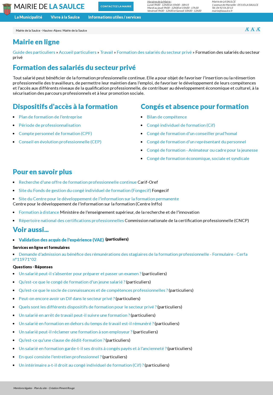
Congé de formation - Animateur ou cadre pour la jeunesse (202, 149)
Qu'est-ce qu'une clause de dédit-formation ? (62, 340)
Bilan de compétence (167, 116)
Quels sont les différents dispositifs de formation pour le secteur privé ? (88, 306)
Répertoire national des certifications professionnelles (71, 220)
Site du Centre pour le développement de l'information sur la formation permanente (99, 198)
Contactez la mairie (115, 6)
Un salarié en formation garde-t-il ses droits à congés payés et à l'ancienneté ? (93, 348)
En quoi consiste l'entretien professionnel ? (60, 356)
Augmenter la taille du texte (247, 29)
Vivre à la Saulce (65, 17)
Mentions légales (22, 388)
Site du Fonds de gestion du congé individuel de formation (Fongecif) (85, 190)
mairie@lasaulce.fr (222, 10)
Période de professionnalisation (50, 125)
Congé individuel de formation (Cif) (181, 125)
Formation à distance (39, 212)
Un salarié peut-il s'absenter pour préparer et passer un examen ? (80, 273)
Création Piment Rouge (61, 388)
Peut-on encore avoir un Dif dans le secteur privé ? (67, 298)
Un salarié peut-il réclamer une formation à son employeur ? (75, 331)
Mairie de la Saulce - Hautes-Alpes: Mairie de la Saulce (51, 30)
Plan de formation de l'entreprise (50, 116)
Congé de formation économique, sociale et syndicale (198, 158)
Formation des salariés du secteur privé (154, 52)
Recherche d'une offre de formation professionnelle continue (78, 181)
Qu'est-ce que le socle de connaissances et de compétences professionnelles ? (93, 290)
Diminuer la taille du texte (252, 29)
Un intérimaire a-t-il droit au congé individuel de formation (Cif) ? (81, 364)
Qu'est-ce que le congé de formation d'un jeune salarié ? (72, 281)
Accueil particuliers (77, 52)
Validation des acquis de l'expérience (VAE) (62, 239)
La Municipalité (28, 17)
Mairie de (49, 6)
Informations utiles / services (114, 17)
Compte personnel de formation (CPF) (56, 133)
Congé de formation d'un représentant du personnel (196, 141)
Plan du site (40, 388)
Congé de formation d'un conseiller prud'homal (192, 133)
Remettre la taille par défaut (258, 29)
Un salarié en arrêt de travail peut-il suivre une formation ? (74, 315)
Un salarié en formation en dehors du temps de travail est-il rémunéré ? (86, 323)
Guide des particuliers (34, 52)
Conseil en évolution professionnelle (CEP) (60, 141)
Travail (106, 52)
